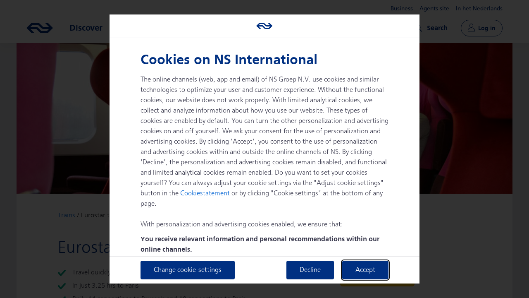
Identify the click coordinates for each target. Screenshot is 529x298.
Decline (310, 270)
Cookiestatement (205, 193)
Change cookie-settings (188, 270)
